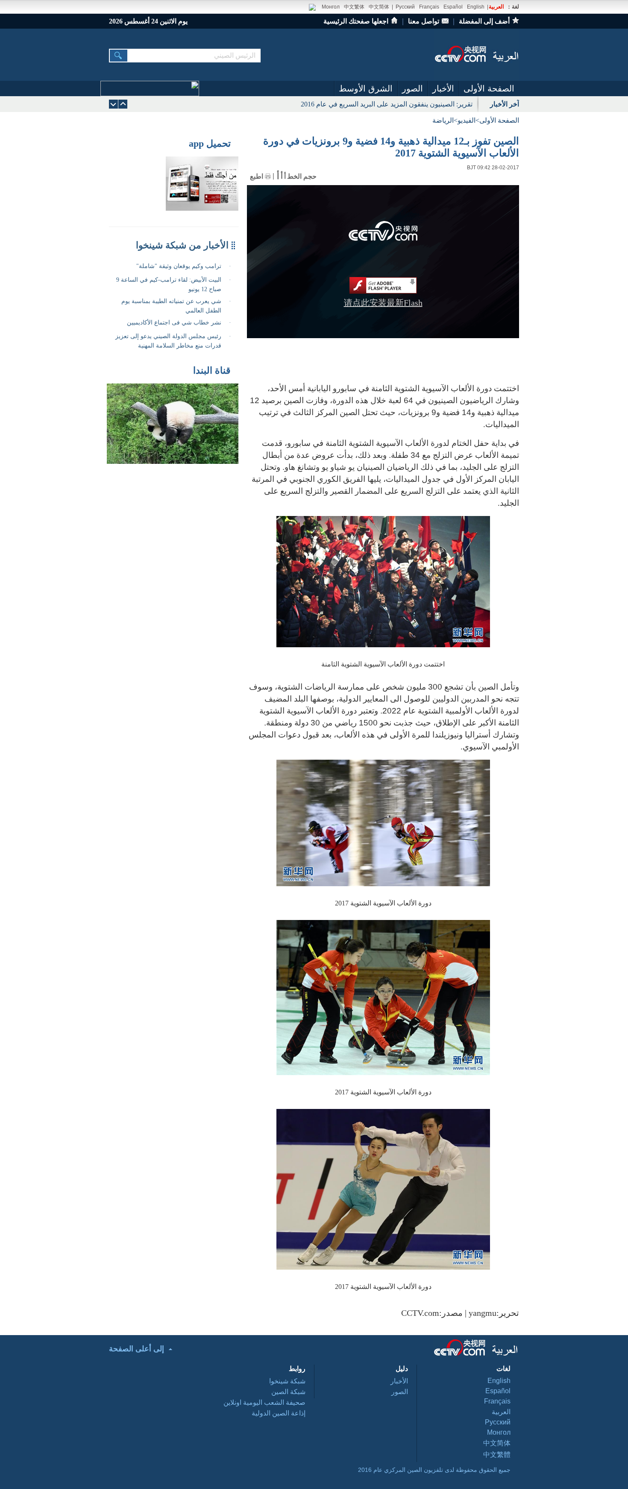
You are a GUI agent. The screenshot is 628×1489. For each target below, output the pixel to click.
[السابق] (113, 104)
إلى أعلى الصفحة (136, 1349)
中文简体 (379, 7)
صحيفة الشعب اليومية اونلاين (264, 1402)
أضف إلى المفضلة (484, 21)
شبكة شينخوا (287, 1381)
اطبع (256, 176)
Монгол (331, 7)
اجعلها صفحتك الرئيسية (355, 21)
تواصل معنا (423, 21)
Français (429, 7)
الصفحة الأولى (489, 88)
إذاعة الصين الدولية (278, 1413)
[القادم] (122, 104)
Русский (405, 7)
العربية (496, 6)
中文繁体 (354, 7)
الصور (412, 88)
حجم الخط (302, 176)
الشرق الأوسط (366, 88)
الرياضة (443, 120)
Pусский (498, 1422)
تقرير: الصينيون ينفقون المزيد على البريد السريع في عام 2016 (386, 104)
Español (453, 7)
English (475, 7)
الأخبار (443, 88)
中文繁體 (497, 1454)
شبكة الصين (288, 1391)
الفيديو (466, 120)
